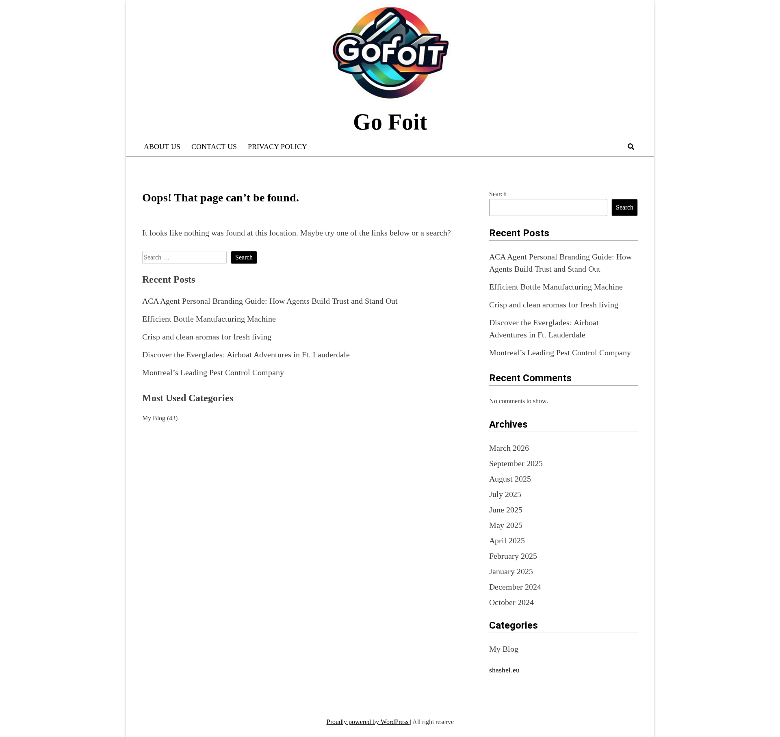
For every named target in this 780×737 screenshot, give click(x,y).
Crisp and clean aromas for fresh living (206, 336)
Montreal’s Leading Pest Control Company (213, 372)
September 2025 (516, 463)
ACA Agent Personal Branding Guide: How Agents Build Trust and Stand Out (270, 300)
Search (498, 193)
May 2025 (505, 525)
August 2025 (510, 478)
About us (162, 147)
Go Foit (390, 121)
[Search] (631, 146)
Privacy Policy (277, 147)
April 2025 (507, 540)
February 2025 (513, 555)
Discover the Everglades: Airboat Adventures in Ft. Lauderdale (246, 354)
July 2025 (505, 494)
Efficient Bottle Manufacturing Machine (209, 318)
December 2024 (515, 586)
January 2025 (511, 571)
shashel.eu (504, 670)
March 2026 (509, 447)
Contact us (214, 147)
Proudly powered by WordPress (368, 721)
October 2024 (511, 602)
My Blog (153, 418)
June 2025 (505, 509)
